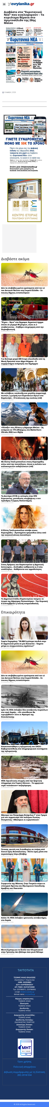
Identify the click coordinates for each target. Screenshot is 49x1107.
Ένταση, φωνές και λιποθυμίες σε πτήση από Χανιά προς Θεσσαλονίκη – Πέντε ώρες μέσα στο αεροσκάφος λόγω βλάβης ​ (24, 851)
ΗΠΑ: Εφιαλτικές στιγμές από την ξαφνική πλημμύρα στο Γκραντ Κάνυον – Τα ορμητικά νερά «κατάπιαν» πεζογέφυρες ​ (22, 783)
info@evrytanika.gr (27, 992)
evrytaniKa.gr (30, 994)
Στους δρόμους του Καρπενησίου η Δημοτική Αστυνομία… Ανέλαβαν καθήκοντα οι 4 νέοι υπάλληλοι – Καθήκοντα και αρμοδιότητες (22, 567)
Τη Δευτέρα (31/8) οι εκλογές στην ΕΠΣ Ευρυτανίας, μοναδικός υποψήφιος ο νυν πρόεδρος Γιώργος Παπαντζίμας (21, 498)
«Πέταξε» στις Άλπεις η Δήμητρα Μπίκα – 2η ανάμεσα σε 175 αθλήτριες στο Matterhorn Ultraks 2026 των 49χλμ (22, 429)
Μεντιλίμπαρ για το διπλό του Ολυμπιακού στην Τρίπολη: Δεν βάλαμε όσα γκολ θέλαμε (22, 950)
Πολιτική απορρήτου (24, 1066)
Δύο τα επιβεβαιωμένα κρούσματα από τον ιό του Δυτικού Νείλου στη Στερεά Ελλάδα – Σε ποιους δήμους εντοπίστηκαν (23, 290)
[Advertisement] (19, 238)
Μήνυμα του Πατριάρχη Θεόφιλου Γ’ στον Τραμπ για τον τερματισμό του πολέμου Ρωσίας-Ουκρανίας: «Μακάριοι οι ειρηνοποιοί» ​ (24, 817)
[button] (4, 4)
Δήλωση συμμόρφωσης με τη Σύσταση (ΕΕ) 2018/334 (24, 1073)
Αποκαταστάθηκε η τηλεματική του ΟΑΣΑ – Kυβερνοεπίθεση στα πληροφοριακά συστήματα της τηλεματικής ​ (24, 749)
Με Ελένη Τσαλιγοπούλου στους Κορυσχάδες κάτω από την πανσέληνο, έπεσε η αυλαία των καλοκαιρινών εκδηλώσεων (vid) (23, 464)
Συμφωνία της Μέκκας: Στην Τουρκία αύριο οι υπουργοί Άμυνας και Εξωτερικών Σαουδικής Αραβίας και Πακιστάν (23, 886)
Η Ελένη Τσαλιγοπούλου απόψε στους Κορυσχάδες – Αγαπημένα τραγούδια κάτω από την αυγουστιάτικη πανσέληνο (23, 532)
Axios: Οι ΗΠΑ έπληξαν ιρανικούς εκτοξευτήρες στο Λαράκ (23, 919)
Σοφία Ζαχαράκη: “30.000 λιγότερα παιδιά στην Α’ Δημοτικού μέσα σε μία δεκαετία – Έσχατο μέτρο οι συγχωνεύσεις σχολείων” (23, 643)
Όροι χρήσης (24, 1061)
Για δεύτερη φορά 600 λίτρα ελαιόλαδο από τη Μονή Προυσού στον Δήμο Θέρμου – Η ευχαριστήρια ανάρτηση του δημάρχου (23, 361)
